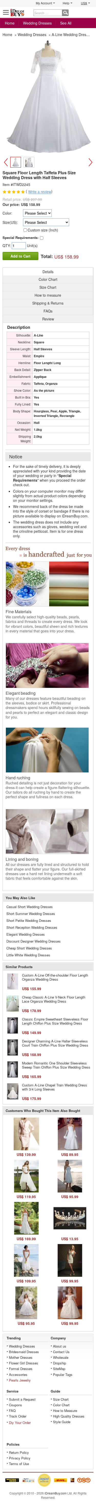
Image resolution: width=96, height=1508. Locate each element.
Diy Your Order (20, 1422)
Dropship (59, 1363)
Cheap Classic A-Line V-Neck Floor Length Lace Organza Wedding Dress (53, 999)
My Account (44, 3)
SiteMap (59, 1368)
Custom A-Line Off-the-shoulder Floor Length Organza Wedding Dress (55, 977)
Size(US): (10, 222)
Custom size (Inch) (43, 230)
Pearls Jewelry (20, 1380)
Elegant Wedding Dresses (25, 934)
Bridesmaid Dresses (24, 1351)
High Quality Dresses (68, 1416)
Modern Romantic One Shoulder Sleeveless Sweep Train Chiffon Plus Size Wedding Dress (56, 1065)
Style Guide (61, 1421)
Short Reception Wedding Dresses (31, 927)
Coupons (15, 1404)
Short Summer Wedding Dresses (30, 913)
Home (10, 23)
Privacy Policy (19, 1458)
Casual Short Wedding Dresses (29, 906)
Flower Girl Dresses (23, 1363)
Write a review (39, 191)
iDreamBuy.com (56, 1493)
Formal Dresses (21, 1368)
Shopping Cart (89, 12)
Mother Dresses (21, 1357)
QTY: (7, 245)
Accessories (18, 1374)
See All (65, 23)
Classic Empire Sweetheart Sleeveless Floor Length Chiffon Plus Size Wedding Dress (55, 1021)
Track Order (17, 1416)
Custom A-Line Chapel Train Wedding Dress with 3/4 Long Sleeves (54, 1087)
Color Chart (61, 1404)
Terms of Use (19, 1463)
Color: (7, 213)
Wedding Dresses (37, 23)
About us (59, 1346)
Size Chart (61, 1399)
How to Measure (65, 1410)
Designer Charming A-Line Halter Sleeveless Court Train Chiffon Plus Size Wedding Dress (55, 1043)
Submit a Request (22, 1399)
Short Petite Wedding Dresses (28, 920)
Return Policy (19, 1452)
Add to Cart (20, 256)
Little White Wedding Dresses (28, 955)
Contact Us (61, 1351)
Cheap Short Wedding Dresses (29, 948)
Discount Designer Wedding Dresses (33, 941)
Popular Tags (62, 1374)
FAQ (12, 1410)
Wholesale (60, 1357)
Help (66, 3)
